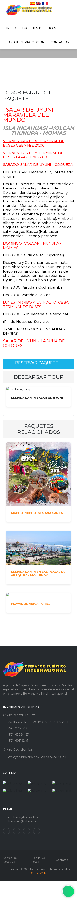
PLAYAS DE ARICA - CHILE (31, 604)
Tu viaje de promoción (25, 42)
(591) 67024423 (18, 734)
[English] (38, 3)
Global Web (38, 873)
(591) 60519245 (18, 740)
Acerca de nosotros (10, 859)
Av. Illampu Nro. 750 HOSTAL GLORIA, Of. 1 (38, 722)
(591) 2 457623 (17, 728)
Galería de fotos (38, 859)
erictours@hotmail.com (24, 817)
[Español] (32, 3)
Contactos (60, 42)
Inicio (11, 28)
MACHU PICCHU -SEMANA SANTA (37, 513)
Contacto (62, 859)
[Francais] (45, 3)
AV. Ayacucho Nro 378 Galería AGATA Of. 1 (37, 757)
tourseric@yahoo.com (23, 821)
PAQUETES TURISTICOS (39, 28)
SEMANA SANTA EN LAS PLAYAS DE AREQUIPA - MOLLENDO (38, 573)
